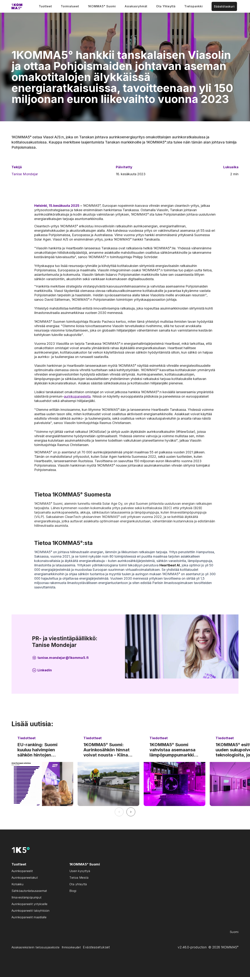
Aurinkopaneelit (22, 871)
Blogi (72, 891)
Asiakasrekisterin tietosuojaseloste (35, 947)
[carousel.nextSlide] (130, 811)
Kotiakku (17, 884)
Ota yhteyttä (78, 884)
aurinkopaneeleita (77, 396)
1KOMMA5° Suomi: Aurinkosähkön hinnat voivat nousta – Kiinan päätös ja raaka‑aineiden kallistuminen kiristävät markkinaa (108, 750)
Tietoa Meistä (78, 877)
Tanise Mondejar (25, 174)
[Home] (17, 6)
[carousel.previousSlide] (119, 811)
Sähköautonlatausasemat (29, 891)
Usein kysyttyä (79, 871)
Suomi (234, 932)
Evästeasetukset (96, 947)
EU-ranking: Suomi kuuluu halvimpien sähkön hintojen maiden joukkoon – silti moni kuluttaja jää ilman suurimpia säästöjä (41, 750)
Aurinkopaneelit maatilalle (29, 917)
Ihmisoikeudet (71, 947)
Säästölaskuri (224, 6)
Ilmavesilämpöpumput (27, 897)
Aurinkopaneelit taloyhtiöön (31, 910)
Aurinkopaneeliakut (25, 877)
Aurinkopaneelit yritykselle (30, 904)
